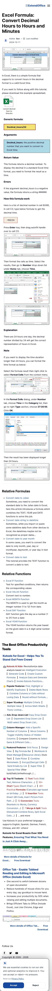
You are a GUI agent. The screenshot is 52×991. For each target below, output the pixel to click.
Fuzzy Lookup (14, 709)
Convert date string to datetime (22, 520)
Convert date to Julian (17, 498)
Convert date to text (16, 557)
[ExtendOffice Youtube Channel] (16, 953)
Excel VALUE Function (17, 591)
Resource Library (32, 755)
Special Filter (13, 769)
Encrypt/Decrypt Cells (33, 762)
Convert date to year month (20, 538)
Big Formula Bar (23, 751)
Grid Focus (32, 747)
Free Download (22, 860)
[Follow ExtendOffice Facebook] (4, 953)
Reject (36, 985)
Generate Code (16, 673)
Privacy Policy (17, 979)
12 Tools (32, 778)
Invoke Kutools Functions (29, 681)
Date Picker (21, 758)
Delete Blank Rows (38, 689)
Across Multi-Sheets (35, 706)
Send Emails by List (17, 766)
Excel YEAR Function (16, 621)
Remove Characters (22, 782)
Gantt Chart (27, 786)
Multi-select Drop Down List (21, 722)
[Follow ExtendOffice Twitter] (10, 953)
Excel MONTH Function (17, 599)
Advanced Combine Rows (20, 812)
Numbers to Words (16, 804)
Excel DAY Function (16, 610)
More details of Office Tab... (24, 925)
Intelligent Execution (36, 670)
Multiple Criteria (32, 702)
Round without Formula (34, 697)
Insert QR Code (15, 797)
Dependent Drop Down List (27, 718)
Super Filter (36, 766)
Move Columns (37, 731)
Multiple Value (14, 706)
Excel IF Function (14, 580)
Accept (13, 985)
